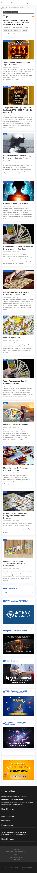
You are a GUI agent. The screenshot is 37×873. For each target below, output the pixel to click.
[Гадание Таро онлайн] (18, 325)
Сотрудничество (16, 857)
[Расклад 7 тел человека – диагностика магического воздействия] (18, 549)
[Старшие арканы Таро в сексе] (18, 191)
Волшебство (17, 30)
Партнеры (16, 860)
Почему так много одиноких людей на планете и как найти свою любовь (17, 158)
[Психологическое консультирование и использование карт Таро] (18, 234)
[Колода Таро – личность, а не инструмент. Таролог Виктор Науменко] (18, 501)
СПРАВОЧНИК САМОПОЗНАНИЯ (16, 852)
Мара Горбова (7, 86)
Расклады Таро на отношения (15, 425)
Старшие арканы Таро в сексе (15, 203)
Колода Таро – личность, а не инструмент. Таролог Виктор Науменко (15, 515)
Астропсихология (17, 27)
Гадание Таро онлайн (11, 338)
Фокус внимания (6, 820)
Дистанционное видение (10, 33)
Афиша (5, 403)
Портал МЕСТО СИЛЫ (7, 816)
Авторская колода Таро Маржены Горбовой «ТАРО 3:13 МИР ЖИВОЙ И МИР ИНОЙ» (17, 110)
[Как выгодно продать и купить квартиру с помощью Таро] (18, 280)
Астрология (7, 27)
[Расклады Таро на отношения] (18, 412)
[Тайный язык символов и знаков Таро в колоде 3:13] (18, 50)
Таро (5, 134)
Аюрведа (26, 27)
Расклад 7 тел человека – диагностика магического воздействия (14, 563)
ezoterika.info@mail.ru (18, 804)
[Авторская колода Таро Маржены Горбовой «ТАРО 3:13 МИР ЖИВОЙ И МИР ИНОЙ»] (18, 95)
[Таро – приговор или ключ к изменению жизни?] (18, 368)
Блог (16, 854)
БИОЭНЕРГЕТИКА (8, 30)
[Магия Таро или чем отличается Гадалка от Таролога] (18, 455)
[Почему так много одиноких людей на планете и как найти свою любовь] (18, 143)
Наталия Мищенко (8, 182)
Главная (16, 849)
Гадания (25, 30)
